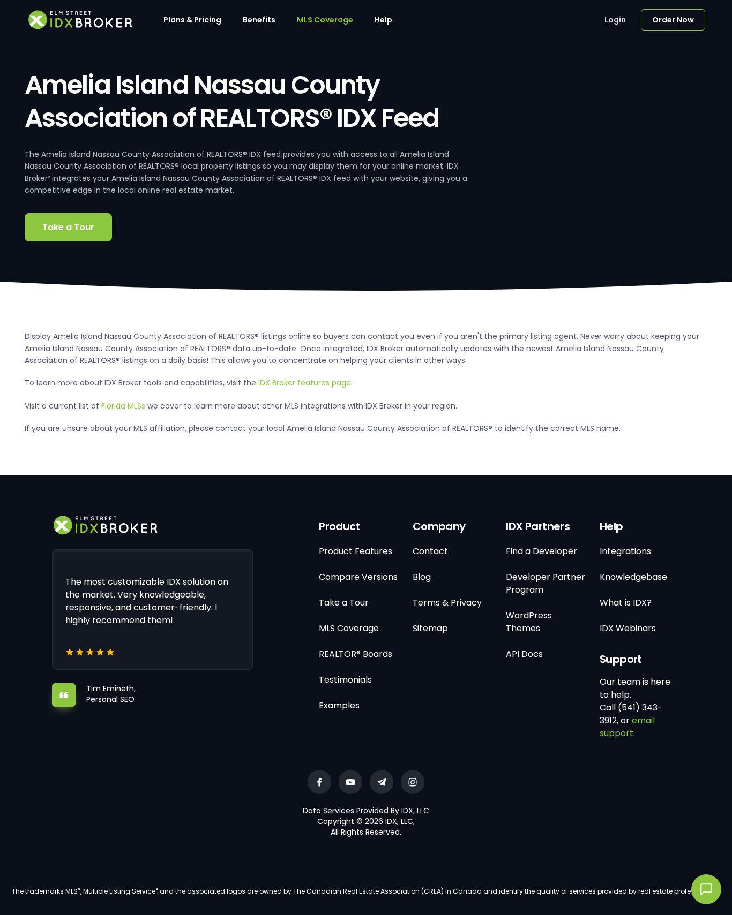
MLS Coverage (325, 19)
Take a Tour (68, 227)
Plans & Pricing (192, 19)
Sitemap (430, 628)
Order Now (673, 19)
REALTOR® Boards (355, 654)
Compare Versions (358, 577)
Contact (430, 551)
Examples (339, 705)
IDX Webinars (628, 628)
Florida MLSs (123, 405)
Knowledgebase (633, 577)
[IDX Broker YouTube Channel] (350, 782)
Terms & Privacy (447, 602)
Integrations (625, 551)
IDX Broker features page (304, 382)
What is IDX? (626, 602)
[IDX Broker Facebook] (319, 782)
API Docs (524, 654)
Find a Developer (541, 551)
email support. (627, 726)
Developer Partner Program (545, 583)
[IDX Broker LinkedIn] (381, 782)
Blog (422, 577)
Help (383, 19)
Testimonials (345, 680)
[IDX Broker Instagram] (412, 782)
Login (615, 19)
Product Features (355, 551)
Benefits (259, 19)
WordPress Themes (529, 621)
